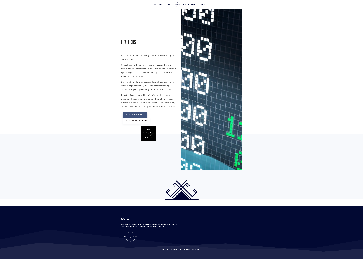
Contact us (205, 4)
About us (194, 4)
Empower (186, 4)
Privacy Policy (165, 249)
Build (161, 4)
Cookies (180, 249)
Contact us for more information (135, 115)
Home (155, 4)
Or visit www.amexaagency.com (136, 121)
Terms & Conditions (173, 249)
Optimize (169, 4)
